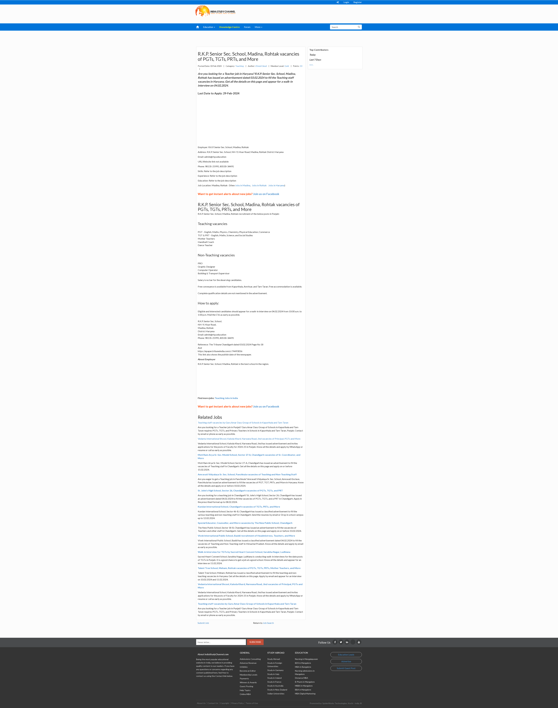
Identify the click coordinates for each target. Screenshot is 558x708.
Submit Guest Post (346, 668)
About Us (201, 703)
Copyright (224, 703)
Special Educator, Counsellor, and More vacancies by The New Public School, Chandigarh (245, 522)
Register (357, 2)
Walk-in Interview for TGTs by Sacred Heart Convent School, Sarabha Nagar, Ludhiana (244, 551)
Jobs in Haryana (276, 185)
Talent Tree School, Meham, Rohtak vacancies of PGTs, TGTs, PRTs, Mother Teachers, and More (249, 568)
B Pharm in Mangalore (305, 682)
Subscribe (255, 642)
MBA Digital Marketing (305, 693)
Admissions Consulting (250, 659)
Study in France (274, 682)
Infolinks (244, 667)
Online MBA (245, 694)
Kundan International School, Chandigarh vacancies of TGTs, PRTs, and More (239, 506)
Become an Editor (248, 671)
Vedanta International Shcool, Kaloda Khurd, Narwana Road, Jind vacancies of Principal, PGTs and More (249, 438)
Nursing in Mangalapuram (306, 659)
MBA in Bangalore (303, 667)
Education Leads (346, 654)
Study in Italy (273, 674)
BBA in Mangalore (303, 689)
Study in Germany (275, 670)
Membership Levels (248, 674)
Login (346, 2)
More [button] (258, 27)
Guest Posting (246, 686)
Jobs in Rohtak (259, 185)
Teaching (239, 66)
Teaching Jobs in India (226, 398)
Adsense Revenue (248, 663)
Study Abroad (273, 659)
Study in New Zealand (277, 689)
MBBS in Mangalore (304, 685)
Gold (287, 66)
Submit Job (203, 622)
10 (301, 66)
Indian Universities (275, 693)
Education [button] (208, 27)
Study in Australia (275, 685)
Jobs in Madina (242, 185)
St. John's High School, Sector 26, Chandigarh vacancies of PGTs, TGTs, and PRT (240, 490)
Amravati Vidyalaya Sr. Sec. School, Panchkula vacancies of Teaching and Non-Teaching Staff (247, 474)
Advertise (346, 661)
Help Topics (245, 690)
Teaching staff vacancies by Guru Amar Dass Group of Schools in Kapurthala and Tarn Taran (243, 422)
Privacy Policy (237, 703)
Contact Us (213, 703)
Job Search (268, 622)
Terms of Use (252, 703)
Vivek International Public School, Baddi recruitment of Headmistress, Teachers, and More (246, 535)
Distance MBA (301, 678)
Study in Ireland (274, 678)
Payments (244, 678)
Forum (247, 27)
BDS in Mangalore (303, 663)
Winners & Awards (248, 682)
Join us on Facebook (266, 194)
